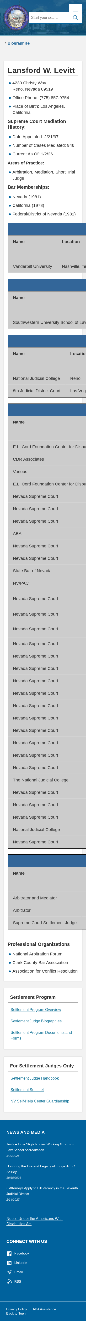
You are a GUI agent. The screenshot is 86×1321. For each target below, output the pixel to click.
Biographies (19, 43)
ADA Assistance (44, 1309)
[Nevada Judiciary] (16, 17)
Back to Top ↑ (16, 1313)
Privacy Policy (16, 1309)
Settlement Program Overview (36, 1010)
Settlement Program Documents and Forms (41, 1035)
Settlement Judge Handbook (35, 1078)
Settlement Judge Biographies (36, 1021)
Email (18, 1272)
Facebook (21, 1253)
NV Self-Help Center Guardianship (40, 1101)
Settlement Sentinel (27, 1090)
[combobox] (49, 17)
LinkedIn (20, 1263)
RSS (17, 1281)
